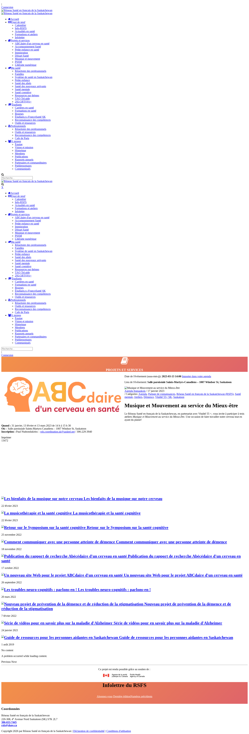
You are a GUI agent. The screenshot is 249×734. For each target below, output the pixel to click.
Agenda (142, 394)
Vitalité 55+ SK (163, 397)
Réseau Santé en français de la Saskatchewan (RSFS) (205, 394)
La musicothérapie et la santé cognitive (106, 513)
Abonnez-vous (104, 696)
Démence (149, 397)
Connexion (7, 7)
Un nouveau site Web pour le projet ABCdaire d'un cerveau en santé (183, 575)
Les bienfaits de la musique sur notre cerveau (122, 498)
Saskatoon (178, 397)
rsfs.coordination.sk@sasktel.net (57, 431)
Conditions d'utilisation (118, 731)
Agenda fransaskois (135, 390)
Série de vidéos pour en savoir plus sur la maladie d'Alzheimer (167, 623)
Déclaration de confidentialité (89, 731)
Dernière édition (121, 696)
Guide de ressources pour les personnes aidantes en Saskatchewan (175, 637)
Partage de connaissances (161, 394)
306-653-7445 (9, 722)
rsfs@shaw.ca (9, 725)
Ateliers (138, 397)
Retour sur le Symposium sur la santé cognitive (127, 527)
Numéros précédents (141, 696)
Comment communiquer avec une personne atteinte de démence (171, 542)
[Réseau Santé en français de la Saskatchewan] (26, 10)
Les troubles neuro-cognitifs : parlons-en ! (114, 589)
